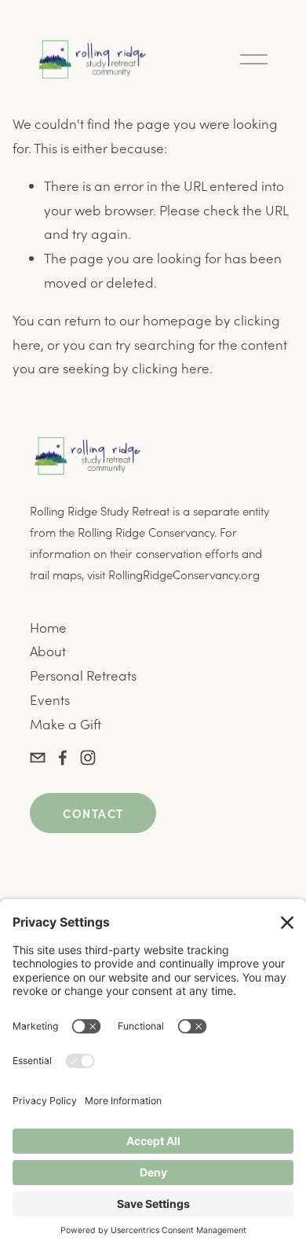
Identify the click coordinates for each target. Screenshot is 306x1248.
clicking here (170, 367)
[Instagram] (88, 757)
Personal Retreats (83, 675)
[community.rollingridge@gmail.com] (38, 757)
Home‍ (48, 627)
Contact (93, 813)
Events (50, 699)
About (48, 650)
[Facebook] (63, 757)
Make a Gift (65, 723)
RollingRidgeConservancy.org (184, 574)
